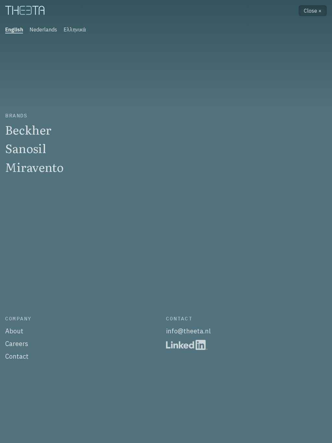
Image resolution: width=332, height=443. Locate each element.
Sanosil (25, 148)
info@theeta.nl (188, 331)
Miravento (34, 166)
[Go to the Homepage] (26, 11)
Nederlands (43, 29)
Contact (17, 356)
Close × (313, 10)
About (14, 331)
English (14, 29)
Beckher (28, 129)
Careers (16, 343)
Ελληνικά (75, 29)
